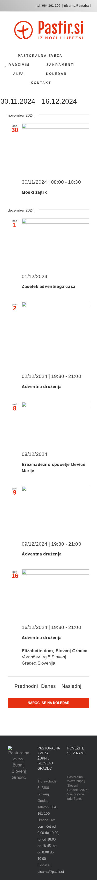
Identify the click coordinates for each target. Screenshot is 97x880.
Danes (48, 686)
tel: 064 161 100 (48, 5)
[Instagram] (76, 766)
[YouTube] (83, 766)
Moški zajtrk (34, 192)
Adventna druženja (42, 386)
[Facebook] (68, 766)
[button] (69, 82)
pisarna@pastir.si (77, 5)
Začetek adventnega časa (49, 286)
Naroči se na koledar (48, 703)
